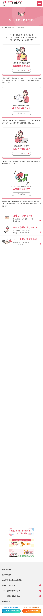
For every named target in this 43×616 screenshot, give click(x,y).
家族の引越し (7, 574)
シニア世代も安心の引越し (12, 580)
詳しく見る (21, 70)
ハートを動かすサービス (11, 590)
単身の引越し (7, 569)
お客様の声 (6, 601)
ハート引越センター (7, 27)
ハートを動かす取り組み (11, 596)
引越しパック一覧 (8, 585)
